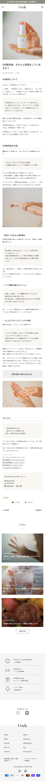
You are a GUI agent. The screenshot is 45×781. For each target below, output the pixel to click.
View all (22, 631)
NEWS (6, 739)
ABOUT (25, 735)
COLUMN (7, 743)
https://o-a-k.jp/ (9, 480)
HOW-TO (7, 747)
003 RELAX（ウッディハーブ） (13, 465)
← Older (5, 510)
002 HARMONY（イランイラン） (14, 462)
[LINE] (27, 713)
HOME (6, 735)
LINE (20, 486)
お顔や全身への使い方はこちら (22, 374)
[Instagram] (18, 713)
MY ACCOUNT (27, 752)
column (5, 497)
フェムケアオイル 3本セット (12, 468)
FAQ (24, 747)
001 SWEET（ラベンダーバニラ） (14, 460)
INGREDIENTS (27, 743)
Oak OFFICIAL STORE (21, 767)
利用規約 (27, 760)
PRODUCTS (26, 739)
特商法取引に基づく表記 (11, 759)
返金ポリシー (8, 760)
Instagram (10, 486)
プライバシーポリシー (30, 759)
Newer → (39, 510)
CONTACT (7, 752)
